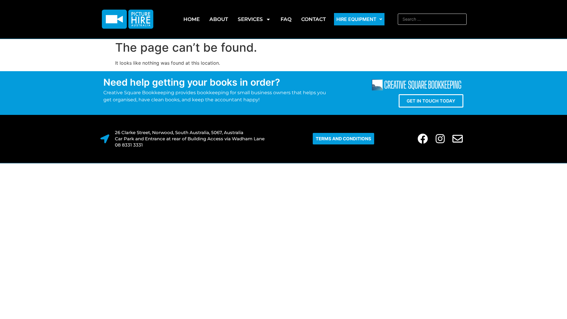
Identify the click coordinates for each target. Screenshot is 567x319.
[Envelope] (457, 138)
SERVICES (250, 19)
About (218, 19)
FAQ (286, 19)
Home (191, 19)
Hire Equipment (356, 19)
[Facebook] (423, 138)
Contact (313, 19)
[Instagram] (440, 138)
